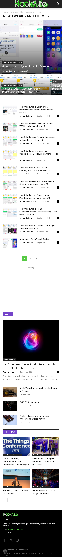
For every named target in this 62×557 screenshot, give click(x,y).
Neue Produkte (9, 360)
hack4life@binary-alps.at (17, 529)
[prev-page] (4, 500)
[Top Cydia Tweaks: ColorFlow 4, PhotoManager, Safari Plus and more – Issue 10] (10, 110)
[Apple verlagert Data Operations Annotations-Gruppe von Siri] (10, 420)
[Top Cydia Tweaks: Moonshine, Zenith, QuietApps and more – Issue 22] (10, 185)
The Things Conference (12, 455)
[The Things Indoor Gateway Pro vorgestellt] (16, 478)
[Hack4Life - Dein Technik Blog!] (10, 514)
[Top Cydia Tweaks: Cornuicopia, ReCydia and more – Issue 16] (10, 229)
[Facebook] (4, 540)
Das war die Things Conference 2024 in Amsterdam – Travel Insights (16, 461)
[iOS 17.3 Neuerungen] (10, 406)
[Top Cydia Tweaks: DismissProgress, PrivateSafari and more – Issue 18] (25, 87)
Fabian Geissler (9, 71)
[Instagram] (17, 540)
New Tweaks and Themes (12, 62)
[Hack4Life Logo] (31, 4)
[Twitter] (10, 540)
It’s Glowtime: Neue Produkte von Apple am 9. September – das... (29, 366)
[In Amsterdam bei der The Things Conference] (45, 478)
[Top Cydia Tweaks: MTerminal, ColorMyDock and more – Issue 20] (10, 171)
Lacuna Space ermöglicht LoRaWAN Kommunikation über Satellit (44, 461)
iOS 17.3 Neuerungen (29, 402)
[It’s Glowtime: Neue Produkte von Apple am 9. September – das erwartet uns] (31, 340)
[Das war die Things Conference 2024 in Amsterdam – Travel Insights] (16, 446)
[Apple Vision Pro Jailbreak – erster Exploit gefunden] (10, 392)
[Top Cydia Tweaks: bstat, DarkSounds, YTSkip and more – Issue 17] (10, 127)
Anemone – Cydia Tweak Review (34, 239)
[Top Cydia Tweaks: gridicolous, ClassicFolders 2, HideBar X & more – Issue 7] (10, 155)
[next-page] (36, 258)
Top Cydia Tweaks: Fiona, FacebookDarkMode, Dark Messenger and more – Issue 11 (38, 212)
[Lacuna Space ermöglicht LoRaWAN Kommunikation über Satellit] (45, 446)
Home (5, 12)
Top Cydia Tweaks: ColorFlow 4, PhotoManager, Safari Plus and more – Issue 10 (37, 110)
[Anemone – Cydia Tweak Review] (31, 47)
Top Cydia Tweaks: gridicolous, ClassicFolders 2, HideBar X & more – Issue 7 (38, 154)
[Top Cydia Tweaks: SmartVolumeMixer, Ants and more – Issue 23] (10, 141)
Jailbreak (14, 12)
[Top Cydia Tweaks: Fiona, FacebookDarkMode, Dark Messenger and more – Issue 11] (10, 212)
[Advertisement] (31, 287)
